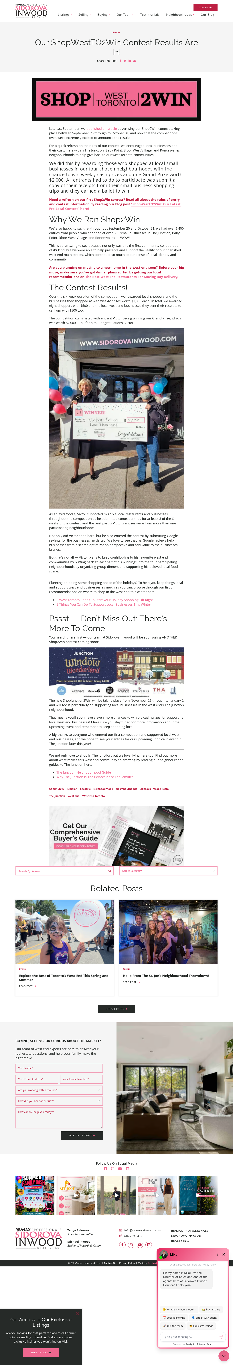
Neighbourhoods (179, 15)
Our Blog (207, 15)
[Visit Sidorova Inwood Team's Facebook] (105, 1168)
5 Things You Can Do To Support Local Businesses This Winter (103, 604)
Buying (102, 15)
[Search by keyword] (111, 870)
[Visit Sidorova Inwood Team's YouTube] (120, 1168)
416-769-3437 (133, 1236)
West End (74, 796)
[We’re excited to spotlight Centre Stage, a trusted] (157, 1195)
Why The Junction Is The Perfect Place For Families (94, 777)
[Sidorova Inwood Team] (31, 10)
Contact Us (205, 7)
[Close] (77, 1313)
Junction (72, 789)
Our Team (124, 15)
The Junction (57, 796)
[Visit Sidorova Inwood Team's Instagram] (112, 1168)
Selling (83, 15)
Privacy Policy (127, 1263)
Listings (64, 15)
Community (56, 789)
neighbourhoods (126, 789)
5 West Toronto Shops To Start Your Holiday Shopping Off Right (104, 600)
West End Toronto (93, 796)
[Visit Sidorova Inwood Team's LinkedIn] (127, 1168)
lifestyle (85, 789)
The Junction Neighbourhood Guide (83, 772)
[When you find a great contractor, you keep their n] (75, 1195)
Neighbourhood (103, 789)
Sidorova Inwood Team (154, 789)
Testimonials (150, 15)
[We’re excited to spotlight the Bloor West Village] (198, 1195)
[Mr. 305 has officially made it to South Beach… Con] (116, 1195)
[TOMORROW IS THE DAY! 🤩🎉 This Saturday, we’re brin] (34, 1195)
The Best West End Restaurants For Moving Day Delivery (131, 277)
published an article (101, 128)
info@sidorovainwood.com (142, 1230)
